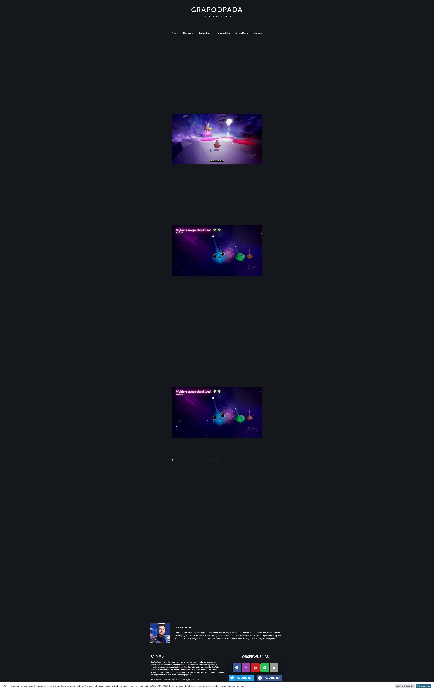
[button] (241, 678)
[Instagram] (246, 667)
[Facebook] (236, 667)
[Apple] (273, 667)
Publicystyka (223, 33)
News (175, 33)
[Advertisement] (217, 201)
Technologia (205, 33)
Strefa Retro (241, 33)
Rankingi (258, 33)
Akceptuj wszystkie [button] (423, 686)
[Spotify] (264, 667)
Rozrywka (188, 33)
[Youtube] (255, 667)
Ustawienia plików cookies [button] (404, 686)
